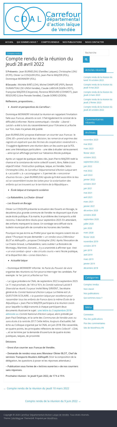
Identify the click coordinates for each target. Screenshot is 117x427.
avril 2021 (88, 197)
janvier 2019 (89, 263)
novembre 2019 (91, 241)
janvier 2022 (89, 179)
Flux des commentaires (94, 323)
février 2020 (89, 237)
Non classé (89, 289)
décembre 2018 (91, 268)
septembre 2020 (91, 219)
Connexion (88, 314)
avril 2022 (88, 175)
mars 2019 (88, 259)
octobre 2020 (90, 214)
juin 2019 (88, 250)
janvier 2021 (89, 206)
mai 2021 (88, 192)
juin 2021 (88, 188)
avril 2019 (88, 254)
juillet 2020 (89, 223)
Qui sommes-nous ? (27, 42)
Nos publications (72, 42)
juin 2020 (88, 228)
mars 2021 (88, 201)
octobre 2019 (90, 245)
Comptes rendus (50, 42)
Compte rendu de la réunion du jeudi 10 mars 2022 (36, 388)
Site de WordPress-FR (94, 327)
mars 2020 (88, 232)
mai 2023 (88, 144)
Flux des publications (93, 319)
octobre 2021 (90, 184)
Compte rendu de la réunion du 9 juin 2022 (53, 401)
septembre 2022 (91, 161)
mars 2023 (88, 148)
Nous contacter (94, 42)
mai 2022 (88, 170)
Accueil (9, 42)
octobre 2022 (90, 157)
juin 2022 (88, 166)
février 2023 (89, 153)
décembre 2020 (91, 210)
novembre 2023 (91, 139)
